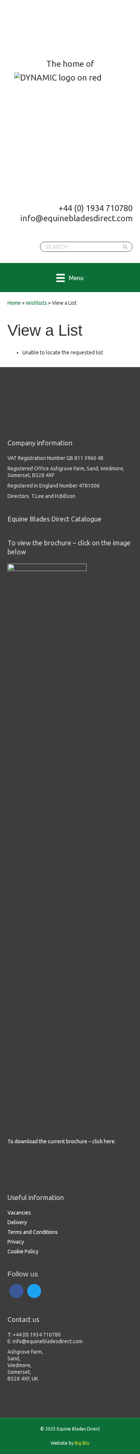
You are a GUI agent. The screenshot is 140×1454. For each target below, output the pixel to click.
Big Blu (82, 1443)
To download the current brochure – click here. (61, 1141)
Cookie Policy (22, 1251)
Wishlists (36, 303)
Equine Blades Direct (66, 28)
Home (14, 303)
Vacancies (19, 1213)
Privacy (15, 1242)
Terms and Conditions (32, 1232)
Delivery (17, 1222)
